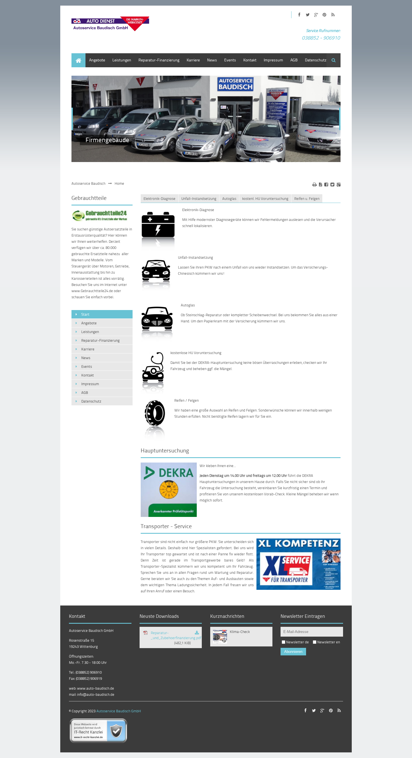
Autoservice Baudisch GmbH (118, 710)
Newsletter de (297, 641)
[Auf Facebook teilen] (326, 184)
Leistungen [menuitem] (121, 60)
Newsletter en (328, 641)
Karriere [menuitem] (193, 60)
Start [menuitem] (75, 56)
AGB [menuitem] (294, 60)
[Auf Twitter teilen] (332, 184)
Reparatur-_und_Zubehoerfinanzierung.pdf (176, 637)
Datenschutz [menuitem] (316, 60)
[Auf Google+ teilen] (339, 184)
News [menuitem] (212, 60)
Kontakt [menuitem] (249, 60)
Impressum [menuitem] (273, 60)
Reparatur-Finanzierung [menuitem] (158, 60)
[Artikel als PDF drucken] (320, 184)
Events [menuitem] (230, 60)
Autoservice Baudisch (88, 183)
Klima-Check (240, 631)
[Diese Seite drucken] (315, 184)
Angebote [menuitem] (97, 60)
